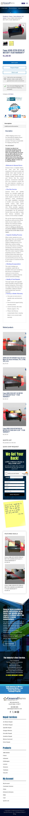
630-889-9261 (14, 707)
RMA (4, 795)
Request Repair (14, 67)
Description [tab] (8, 123)
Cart (4, 797)
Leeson (5, 764)
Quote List (6, 800)
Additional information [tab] (11, 126)
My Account (6, 783)
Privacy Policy (20, 812)
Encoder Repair (7, 733)
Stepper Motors (7, 730)
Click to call (15, 72)
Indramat (5, 758)
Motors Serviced (7, 739)
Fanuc (11, 16)
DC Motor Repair (8, 724)
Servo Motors (17, 16)
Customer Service (8, 786)
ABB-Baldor (6, 752)
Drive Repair (6, 742)
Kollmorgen (6, 761)
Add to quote (14, 62)
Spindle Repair (7, 727)
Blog (14, 814)
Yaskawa (5, 770)
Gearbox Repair (7, 736)
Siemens (5, 767)
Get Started (9, 644)
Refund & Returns (8, 792)
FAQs (4, 789)
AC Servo (10, 94)
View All (5, 772)
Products (5, 16)
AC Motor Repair (7, 722)
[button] (23, 25)
